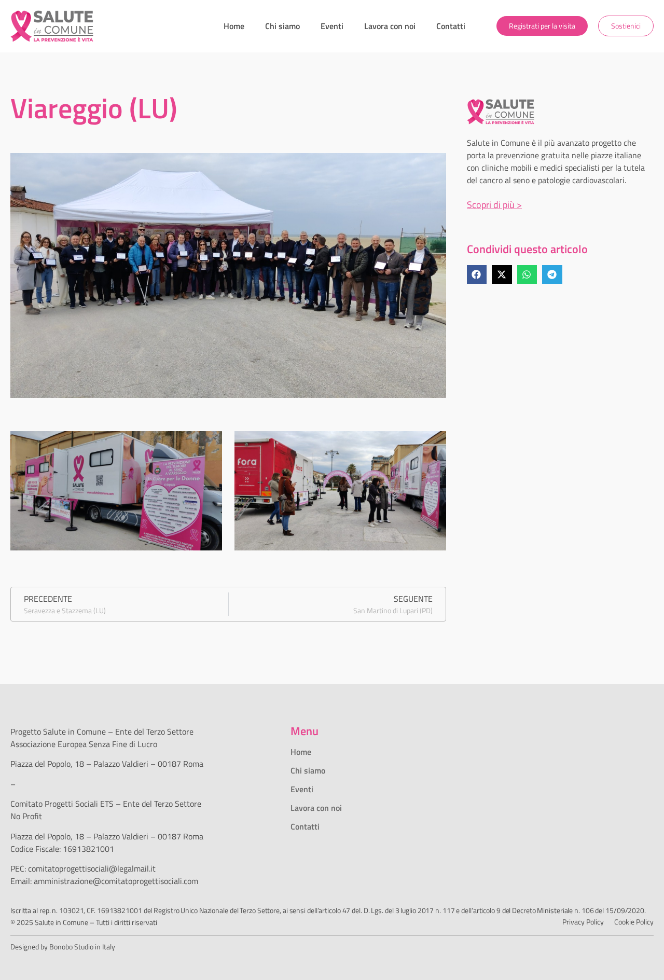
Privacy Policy (583, 921)
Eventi (332, 26)
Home (234, 26)
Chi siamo (282, 26)
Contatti (450, 26)
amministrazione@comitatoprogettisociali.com (116, 881)
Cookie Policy (634, 921)
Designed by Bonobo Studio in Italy (62, 946)
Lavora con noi (390, 26)
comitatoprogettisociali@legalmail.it (92, 868)
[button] (477, 274)
